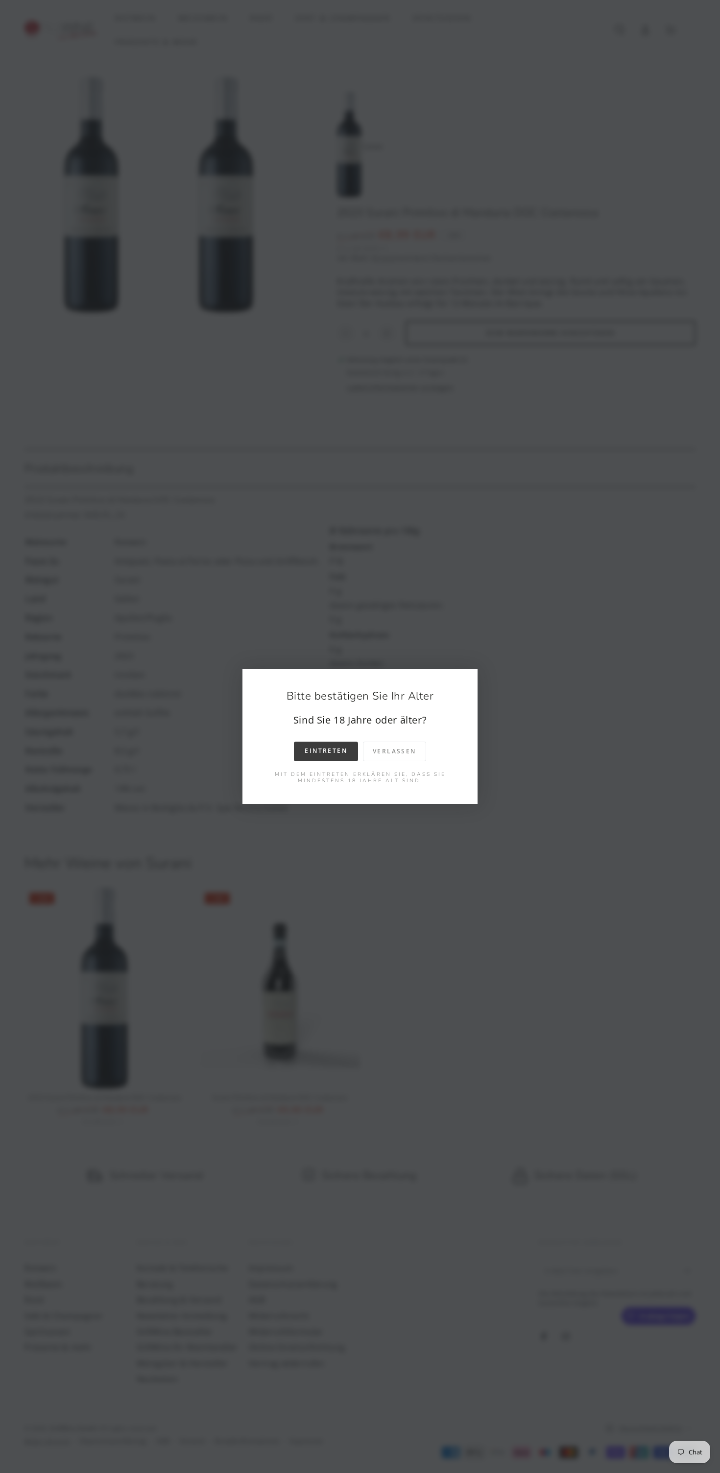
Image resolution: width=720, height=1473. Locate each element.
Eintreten (326, 751)
